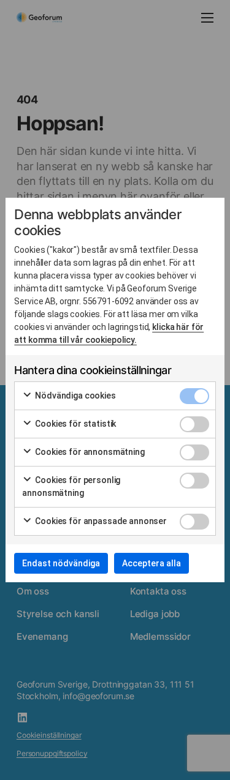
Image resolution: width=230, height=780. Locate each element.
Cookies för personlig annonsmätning (71, 486)
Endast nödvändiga (61, 563)
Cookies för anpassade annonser (100, 521)
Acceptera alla (151, 563)
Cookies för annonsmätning (88, 452)
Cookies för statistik (74, 424)
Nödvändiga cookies (74, 395)
